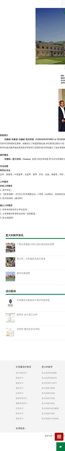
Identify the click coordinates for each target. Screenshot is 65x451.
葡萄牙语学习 (21, 403)
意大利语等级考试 (49, 378)
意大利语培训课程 (49, 373)
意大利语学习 (21, 373)
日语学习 (19, 408)
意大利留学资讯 (48, 413)
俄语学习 (19, 388)
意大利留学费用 (48, 388)
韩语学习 (19, 413)
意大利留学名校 (48, 393)
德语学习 (19, 383)
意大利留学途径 (48, 403)
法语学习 (19, 393)
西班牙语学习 (21, 398)
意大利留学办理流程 (50, 418)
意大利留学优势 (48, 398)
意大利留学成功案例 (50, 408)
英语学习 (19, 378)
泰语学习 (19, 418)
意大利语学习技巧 (49, 383)
